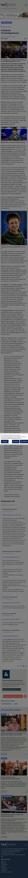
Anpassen (4, 441)
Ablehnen (15, 441)
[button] (26, 6)
